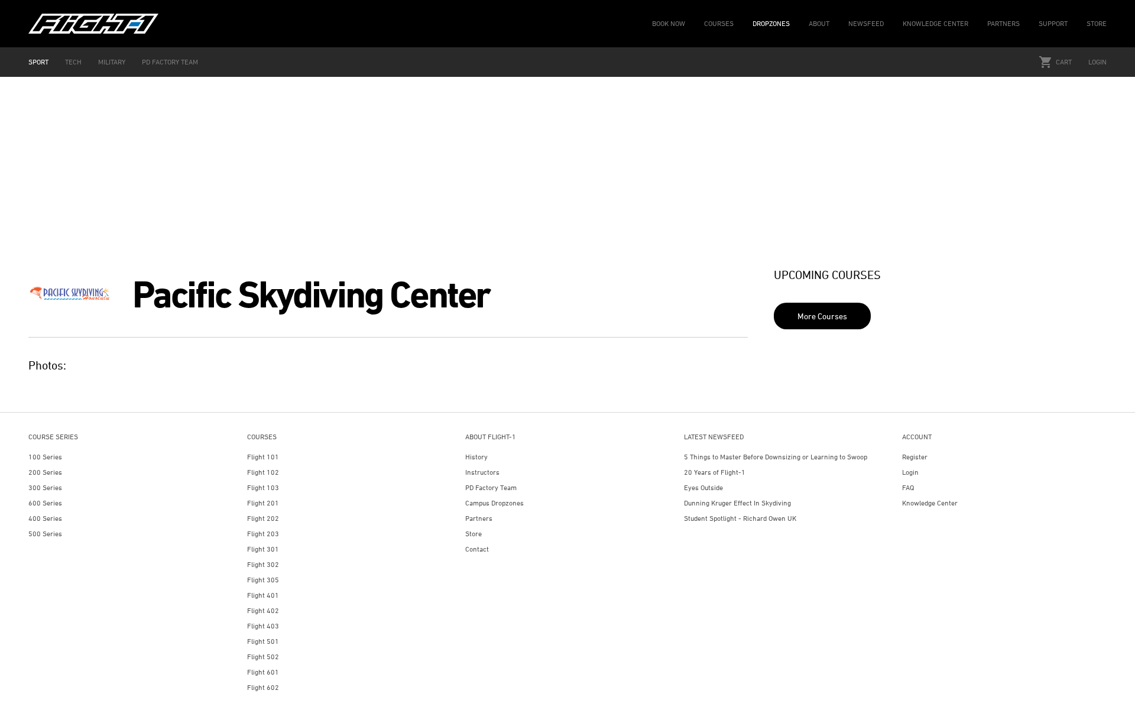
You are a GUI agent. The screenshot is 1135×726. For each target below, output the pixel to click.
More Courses (822, 316)
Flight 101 (263, 456)
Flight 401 (263, 595)
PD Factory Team (491, 487)
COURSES (719, 23)
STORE (1097, 23)
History (476, 456)
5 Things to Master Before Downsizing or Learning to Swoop (775, 456)
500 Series (45, 533)
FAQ (908, 487)
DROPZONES (771, 23)
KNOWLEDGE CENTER (935, 23)
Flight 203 (263, 533)
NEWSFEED (866, 23)
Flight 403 (263, 625)
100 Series (45, 456)
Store (473, 533)
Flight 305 (263, 579)
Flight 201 (263, 502)
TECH (73, 61)
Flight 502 (263, 656)
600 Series (45, 502)
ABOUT (819, 23)
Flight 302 (263, 564)
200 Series (45, 472)
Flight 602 (263, 687)
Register (915, 456)
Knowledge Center (930, 502)
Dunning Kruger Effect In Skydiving (737, 502)
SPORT (38, 61)
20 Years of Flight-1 (714, 472)
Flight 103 (263, 487)
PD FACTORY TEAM (170, 61)
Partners (478, 518)
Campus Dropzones (494, 502)
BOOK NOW (668, 23)
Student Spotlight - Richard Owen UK (740, 518)
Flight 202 (263, 518)
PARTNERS (1003, 23)
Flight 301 (263, 548)
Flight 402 (263, 610)
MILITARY (111, 61)
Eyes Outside (703, 487)
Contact (477, 548)
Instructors (482, 472)
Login (1097, 61)
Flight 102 (263, 472)
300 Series (45, 487)
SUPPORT (1053, 23)
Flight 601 (263, 671)
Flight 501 (263, 641)
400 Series (45, 518)
